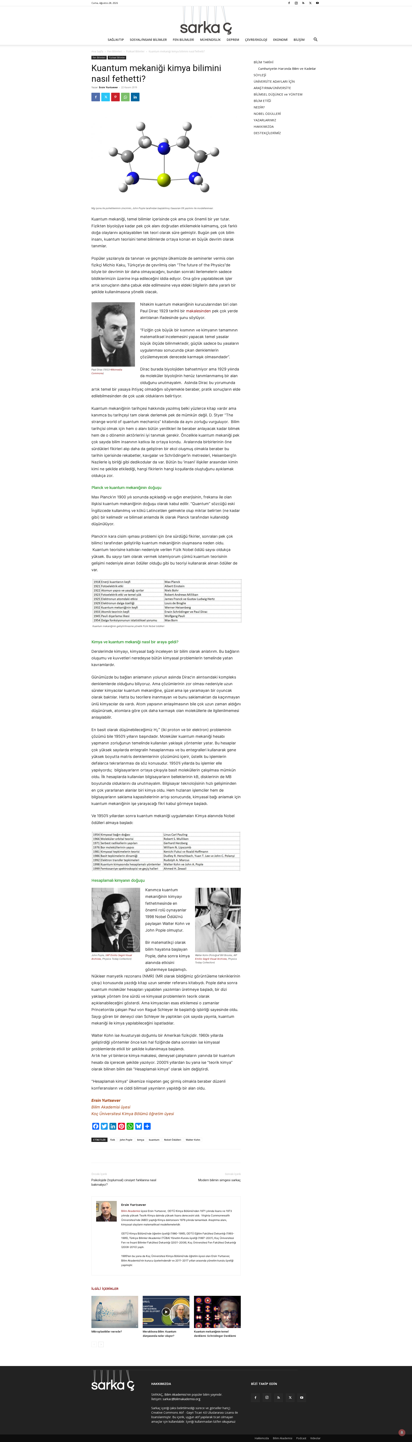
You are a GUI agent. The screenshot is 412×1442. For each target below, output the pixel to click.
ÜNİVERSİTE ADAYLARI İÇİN (274, 81)
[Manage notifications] (401, 1432)
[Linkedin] (135, 97)
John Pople (126, 1139)
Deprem (233, 40)
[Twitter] (310, 3)
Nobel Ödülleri (172, 1139)
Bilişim (299, 40)
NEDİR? (259, 107)
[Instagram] (296, 3)
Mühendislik (210, 40)
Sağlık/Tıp (116, 40)
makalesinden (198, 311)
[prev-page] (94, 1344)
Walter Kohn (193, 1139)
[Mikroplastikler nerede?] (114, 1312)
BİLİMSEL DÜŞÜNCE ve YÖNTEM (278, 94)
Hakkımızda (262, 1438)
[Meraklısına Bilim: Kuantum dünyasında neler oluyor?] (166, 1312)
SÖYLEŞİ (260, 75)
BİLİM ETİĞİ (262, 101)
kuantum (154, 1139)
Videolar (315, 1438)
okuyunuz (228, 1421)
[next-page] (101, 1344)
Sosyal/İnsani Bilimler (148, 40)
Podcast (301, 1438)
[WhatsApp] (125, 97)
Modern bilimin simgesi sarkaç (219, 1180)
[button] (315, 40)
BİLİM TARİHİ (263, 62)
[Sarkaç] (206, 20)
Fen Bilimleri (183, 40)
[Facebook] (289, 3)
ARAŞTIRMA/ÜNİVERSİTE (272, 88)
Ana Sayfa (97, 51)
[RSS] (303, 3)
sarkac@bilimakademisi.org (181, 1399)
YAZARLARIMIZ (265, 120)
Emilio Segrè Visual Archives (211, 958)
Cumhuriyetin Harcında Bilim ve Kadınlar (287, 68)
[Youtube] (317, 3)
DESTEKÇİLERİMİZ (267, 133)
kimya (140, 1139)
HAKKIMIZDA (264, 126)
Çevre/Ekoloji (256, 40)
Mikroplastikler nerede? (106, 1331)
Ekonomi (280, 40)
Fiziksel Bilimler (135, 51)
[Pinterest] (115, 97)
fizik (112, 1139)
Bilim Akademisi (130, 1211)
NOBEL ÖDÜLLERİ (267, 113)
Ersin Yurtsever (108, 87)
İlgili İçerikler (104, 1289)
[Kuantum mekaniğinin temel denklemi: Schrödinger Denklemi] (217, 1312)
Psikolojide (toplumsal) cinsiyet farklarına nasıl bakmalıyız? (123, 1182)
